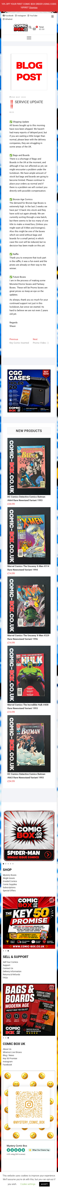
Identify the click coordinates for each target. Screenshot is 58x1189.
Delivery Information (12, 971)
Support (6, 965)
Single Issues (9, 878)
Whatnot (8, 19)
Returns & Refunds (11, 974)
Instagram (21, 16)
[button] (52, 813)
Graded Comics (10, 881)
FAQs (5, 977)
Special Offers (9, 890)
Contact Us (8, 968)
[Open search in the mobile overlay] (30, 27)
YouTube (33, 16)
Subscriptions (9, 887)
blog (12, 112)
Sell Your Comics (10, 962)
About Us (7, 1049)
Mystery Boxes (9, 875)
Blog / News (8, 1055)
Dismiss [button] (33, 7)
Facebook (9, 16)
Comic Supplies (10, 884)
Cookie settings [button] (27, 1184)
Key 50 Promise (10, 1058)
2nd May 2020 (18, 97)
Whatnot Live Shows (12, 1052)
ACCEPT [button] (44, 1184)
